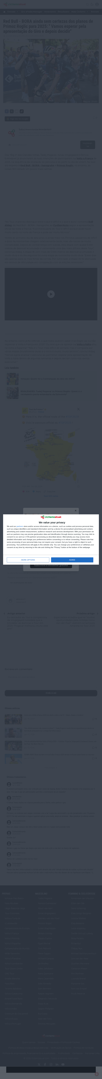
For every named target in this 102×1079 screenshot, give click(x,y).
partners (20, 526)
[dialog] (51, 539)
